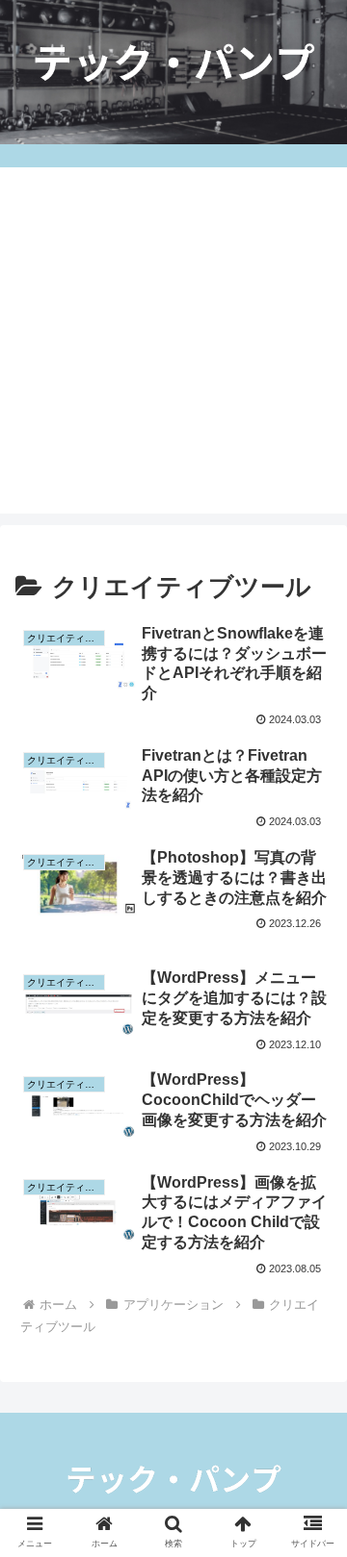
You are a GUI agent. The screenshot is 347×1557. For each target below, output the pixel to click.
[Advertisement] (173, 340)
